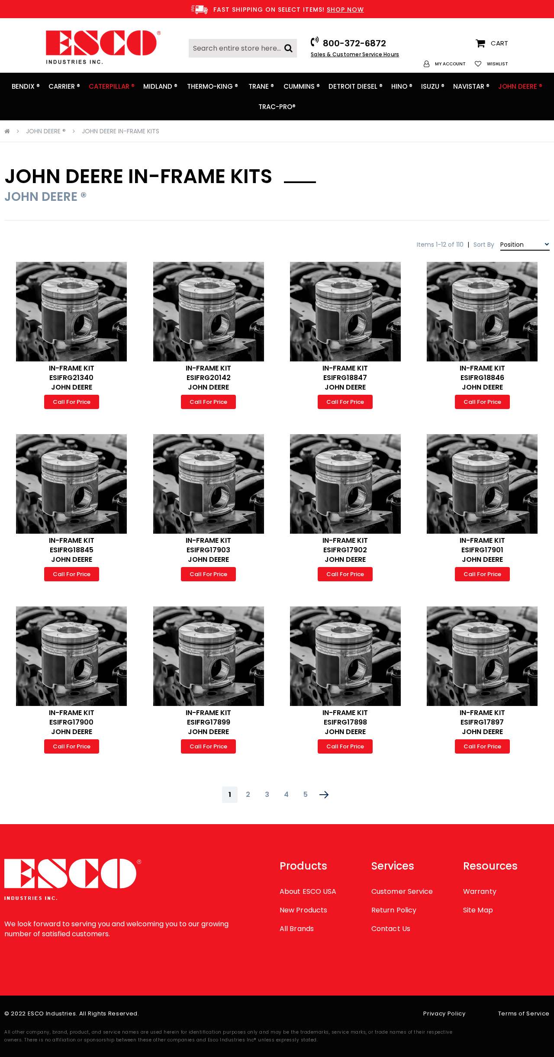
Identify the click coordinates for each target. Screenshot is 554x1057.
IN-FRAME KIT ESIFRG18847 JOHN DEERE (345, 377)
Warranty (479, 891)
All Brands (297, 929)
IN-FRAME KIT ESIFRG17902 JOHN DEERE (345, 549)
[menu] (277, 96)
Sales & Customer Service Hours (355, 54)
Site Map (478, 910)
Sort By (483, 244)
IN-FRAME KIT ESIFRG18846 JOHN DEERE (482, 377)
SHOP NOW (345, 9)
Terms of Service (524, 1013)
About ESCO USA (308, 891)
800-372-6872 (354, 43)
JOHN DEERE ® (46, 131)
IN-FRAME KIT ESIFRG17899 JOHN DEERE (208, 722)
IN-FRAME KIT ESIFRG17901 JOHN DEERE (482, 549)
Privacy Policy (444, 1013)
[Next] (324, 794)
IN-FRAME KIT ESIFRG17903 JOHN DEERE (208, 549)
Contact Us (390, 929)
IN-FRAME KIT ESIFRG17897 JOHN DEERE (482, 722)
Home (7, 131)
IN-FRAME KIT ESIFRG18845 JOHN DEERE (71, 549)
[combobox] (243, 48)
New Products (303, 910)
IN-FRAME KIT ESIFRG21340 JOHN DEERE (71, 377)
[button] (445, 64)
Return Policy (393, 910)
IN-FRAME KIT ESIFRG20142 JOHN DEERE (208, 377)
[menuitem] (25, 86)
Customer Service (402, 891)
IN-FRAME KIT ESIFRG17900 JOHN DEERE (71, 722)
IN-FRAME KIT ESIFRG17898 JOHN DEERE (345, 722)
